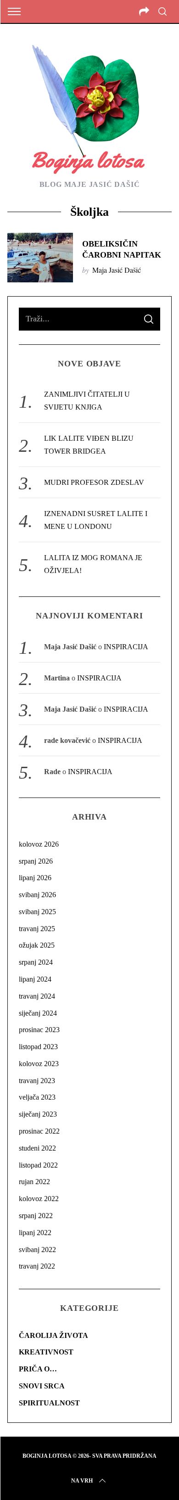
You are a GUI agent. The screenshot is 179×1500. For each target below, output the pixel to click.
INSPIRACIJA (126, 647)
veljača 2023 (37, 1097)
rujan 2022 (34, 1181)
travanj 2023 (37, 1080)
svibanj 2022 (37, 1249)
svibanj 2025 (37, 912)
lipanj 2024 (35, 979)
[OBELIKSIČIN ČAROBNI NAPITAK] (40, 257)
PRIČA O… (38, 1369)
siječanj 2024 (38, 1013)
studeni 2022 (37, 1148)
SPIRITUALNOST (49, 1403)
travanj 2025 (37, 929)
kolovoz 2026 (39, 844)
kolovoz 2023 (39, 1063)
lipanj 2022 (35, 1232)
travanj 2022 (37, 1266)
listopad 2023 (38, 1047)
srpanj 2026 (36, 861)
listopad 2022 (38, 1165)
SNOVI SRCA (42, 1386)
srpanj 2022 (36, 1215)
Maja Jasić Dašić (116, 270)
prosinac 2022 (39, 1131)
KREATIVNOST (46, 1352)
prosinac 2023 (39, 1030)
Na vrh (82, 1481)
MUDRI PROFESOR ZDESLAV (94, 482)
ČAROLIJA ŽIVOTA (53, 1335)
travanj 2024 (37, 996)
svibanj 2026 (37, 895)
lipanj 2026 (35, 878)
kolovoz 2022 (39, 1198)
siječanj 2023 (38, 1114)
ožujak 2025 (37, 945)
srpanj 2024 (36, 962)
